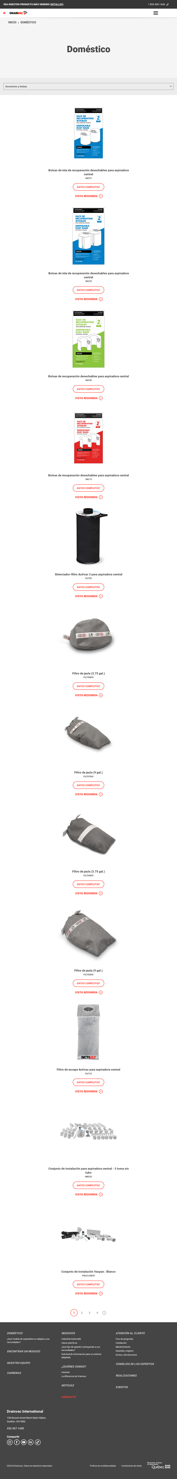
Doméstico (28, 22)
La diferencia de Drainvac (73, 1376)
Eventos (122, 1387)
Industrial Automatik (71, 1339)
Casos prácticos (69, 1343)
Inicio (12, 22)
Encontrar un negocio (23, 1351)
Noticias (67, 1385)
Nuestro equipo (18, 1363)
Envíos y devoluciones (126, 1355)
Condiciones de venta (132, 1466)
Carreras (14, 1373)
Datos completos (88, 187)
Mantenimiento (123, 1347)
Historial (65, 1372)
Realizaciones (126, 1375)
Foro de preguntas (124, 1339)
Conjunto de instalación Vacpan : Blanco (88, 1271)
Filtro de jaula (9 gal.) (88, 772)
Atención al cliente (130, 1333)
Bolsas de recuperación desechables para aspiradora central (88, 376)
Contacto (68, 1397)
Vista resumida (86, 196)
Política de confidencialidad (103, 1466)
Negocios (68, 1333)
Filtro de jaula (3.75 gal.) (88, 673)
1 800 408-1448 (156, 4)
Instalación (121, 1343)
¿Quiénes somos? (73, 1366)
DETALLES (57, 4)
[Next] (104, 1312)
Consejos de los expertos (135, 1364)
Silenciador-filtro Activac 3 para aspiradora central (88, 574)
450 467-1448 (15, 1428)
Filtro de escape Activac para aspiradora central (88, 1069)
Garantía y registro (124, 1351)
